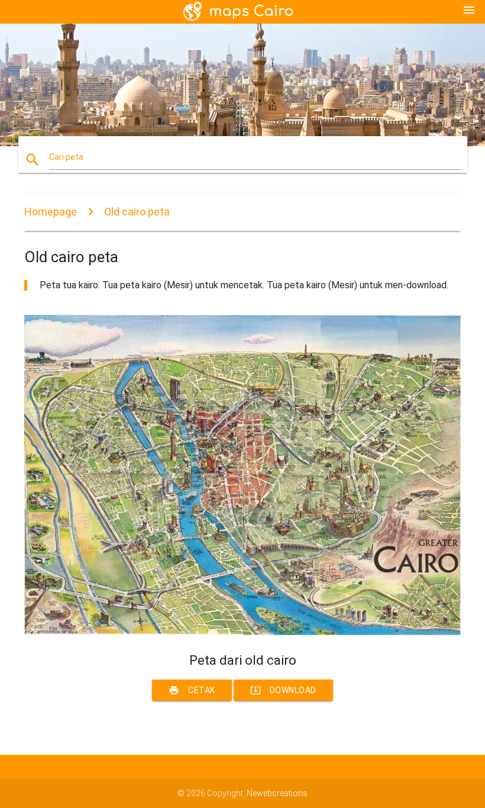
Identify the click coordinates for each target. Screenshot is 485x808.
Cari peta (66, 157)
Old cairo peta (137, 211)
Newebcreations (277, 793)
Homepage (50, 211)
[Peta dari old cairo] (242, 632)
